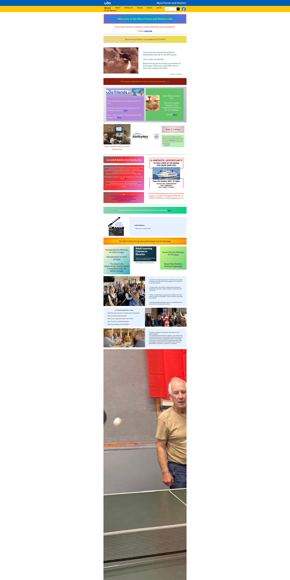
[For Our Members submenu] (117, 10)
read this (148, 31)
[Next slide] (185, 494)
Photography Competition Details (123, 197)
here (125, 110)
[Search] (178, 8)
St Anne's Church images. (124, 200)
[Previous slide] (105, 494)
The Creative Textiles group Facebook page (123, 199)
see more (167, 145)
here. (167, 81)
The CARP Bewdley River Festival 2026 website (124, 196)
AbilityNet (171, 140)
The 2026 (123, 160)
